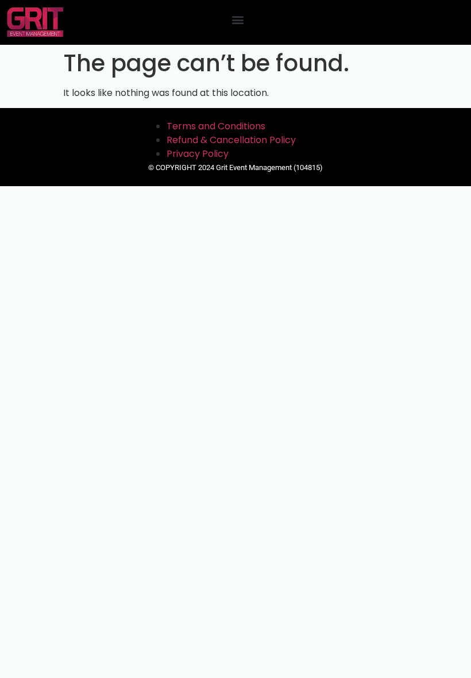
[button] (238, 19)
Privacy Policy (198, 153)
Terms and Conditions (216, 126)
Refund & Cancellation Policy (231, 140)
